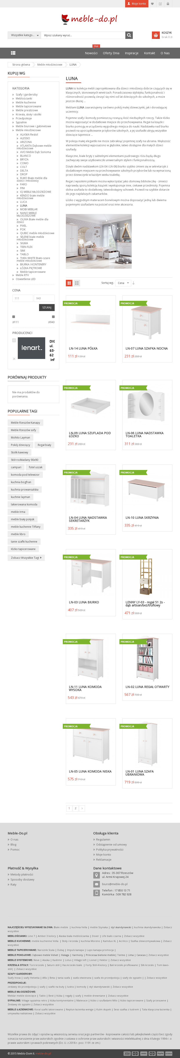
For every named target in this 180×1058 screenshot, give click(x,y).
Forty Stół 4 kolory (96, 965)
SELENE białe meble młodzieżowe (30, 238)
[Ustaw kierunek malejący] (133, 283)
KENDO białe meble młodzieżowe (31, 197)
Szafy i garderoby (27, 94)
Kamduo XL (109, 941)
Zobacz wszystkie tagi (25, 558)
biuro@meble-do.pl (115, 884)
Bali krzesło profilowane (124, 965)
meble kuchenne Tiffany (25, 527)
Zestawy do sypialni (19, 1004)
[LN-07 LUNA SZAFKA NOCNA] (147, 320)
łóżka (59, 995)
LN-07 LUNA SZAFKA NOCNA (147, 348)
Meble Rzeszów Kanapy (25, 423)
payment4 (153, 1053)
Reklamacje (104, 859)
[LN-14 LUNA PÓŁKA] (91, 320)
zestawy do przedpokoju (22, 986)
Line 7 (31, 936)
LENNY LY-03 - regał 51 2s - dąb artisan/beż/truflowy (145, 603)
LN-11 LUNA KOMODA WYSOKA (85, 688)
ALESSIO (25, 138)
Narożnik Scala (46, 950)
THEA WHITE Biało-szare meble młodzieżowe (33, 259)
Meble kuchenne (26, 102)
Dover (95, 936)
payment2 (135, 1053)
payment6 (168, 1053)
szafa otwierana (82, 977)
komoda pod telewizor (25, 475)
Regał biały (44, 445)
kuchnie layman (20, 497)
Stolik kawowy (19, 452)
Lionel (93, 960)
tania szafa (64, 977)
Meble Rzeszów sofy (23, 430)
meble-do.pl (43, 1053)
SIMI (22, 250)
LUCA (23, 202)
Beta (52, 977)
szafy (42, 986)
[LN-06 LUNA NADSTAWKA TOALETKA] (147, 405)
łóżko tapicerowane (23, 549)
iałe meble (62, 927)
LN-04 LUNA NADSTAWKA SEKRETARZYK (88, 519)
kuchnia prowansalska (24, 489)
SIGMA (24, 243)
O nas (14, 839)
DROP (23, 174)
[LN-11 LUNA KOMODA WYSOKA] (91, 658)
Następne (82, 808)
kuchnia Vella (79, 927)
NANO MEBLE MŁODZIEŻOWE (27, 214)
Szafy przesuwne (156, 1000)
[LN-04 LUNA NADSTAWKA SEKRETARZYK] (91, 489)
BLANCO (25, 156)
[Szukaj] (129, 35)
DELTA (24, 170)
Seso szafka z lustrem (126, 1009)
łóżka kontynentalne (62, 1000)
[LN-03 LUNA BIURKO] (91, 574)
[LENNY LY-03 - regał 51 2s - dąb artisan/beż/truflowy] (147, 574)
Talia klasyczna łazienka (155, 1009)
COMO (24, 163)
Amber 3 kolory (47, 936)
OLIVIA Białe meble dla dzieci (32, 221)
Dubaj (60, 950)
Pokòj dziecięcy (20, 445)
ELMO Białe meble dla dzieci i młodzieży (32, 179)
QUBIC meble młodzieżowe (37, 233)
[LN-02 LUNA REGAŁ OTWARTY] (147, 658)
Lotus (68, 960)
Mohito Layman (20, 437)
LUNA (23, 205)
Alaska (46, 960)
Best (51, 995)
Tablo (42, 995)
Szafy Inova (14, 977)
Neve (37, 960)
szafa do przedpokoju (107, 977)
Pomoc (15, 849)
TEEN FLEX (26, 247)
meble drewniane (94, 995)
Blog (13, 844)
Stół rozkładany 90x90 (24, 460)
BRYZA (24, 159)
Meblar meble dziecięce (22, 995)
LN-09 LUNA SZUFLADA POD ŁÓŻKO (90, 434)
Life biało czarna (112, 936)
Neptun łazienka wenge (80, 1009)
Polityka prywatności (109, 849)
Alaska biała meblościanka (74, 936)
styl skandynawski (99, 986)
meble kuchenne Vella (45, 941)
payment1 (127, 1053)
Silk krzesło (147, 965)
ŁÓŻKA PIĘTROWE (31, 268)
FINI (22, 188)
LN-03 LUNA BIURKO (84, 602)
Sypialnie (21, 122)
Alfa (44, 977)
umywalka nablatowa (20, 1013)
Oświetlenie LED (26, 279)
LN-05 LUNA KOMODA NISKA (90, 771)
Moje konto (139, 3)
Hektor (103, 960)
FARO (23, 184)
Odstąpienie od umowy (111, 844)
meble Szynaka (99, 927)
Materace (82, 1000)
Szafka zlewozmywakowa (145, 941)
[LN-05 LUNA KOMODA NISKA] (91, 743)
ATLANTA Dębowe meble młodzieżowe (34, 147)
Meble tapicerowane (28, 106)
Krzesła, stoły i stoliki (28, 114)
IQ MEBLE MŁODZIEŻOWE (35, 192)
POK (22, 229)
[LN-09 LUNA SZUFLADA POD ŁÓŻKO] (91, 405)
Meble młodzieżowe (28, 130)
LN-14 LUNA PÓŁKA (83, 348)
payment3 (144, 1053)
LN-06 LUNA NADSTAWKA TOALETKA (145, 434)
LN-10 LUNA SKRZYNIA (142, 517)
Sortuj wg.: (107, 283)
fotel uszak (35, 467)
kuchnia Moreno (90, 941)
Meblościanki (24, 98)
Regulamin (103, 839)
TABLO (24, 254)
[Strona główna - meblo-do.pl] (90, 19)
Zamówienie (160, 3)
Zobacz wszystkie (134, 936)
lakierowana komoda (24, 504)
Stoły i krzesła (70, 941)
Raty (13, 884)
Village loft (80, 960)
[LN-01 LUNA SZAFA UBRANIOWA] (147, 743)
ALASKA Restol (29, 134)
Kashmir (57, 960)
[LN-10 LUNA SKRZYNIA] (147, 489)
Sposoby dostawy (22, 879)
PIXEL (23, 226)
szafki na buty (56, 986)
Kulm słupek (103, 1009)
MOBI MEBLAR (29, 209)
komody (81, 986)
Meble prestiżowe (27, 110)
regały (68, 995)
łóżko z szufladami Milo (103, 1000)
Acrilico (123, 941)
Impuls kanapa (75, 950)
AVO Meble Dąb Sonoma (35, 152)
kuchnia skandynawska (147, 927)
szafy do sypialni (132, 977)
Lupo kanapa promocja (100, 950)
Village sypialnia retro (34, 1000)
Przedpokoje (24, 118)
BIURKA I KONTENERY (33, 264)
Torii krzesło (36, 965)
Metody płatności (22, 874)
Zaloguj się (168, 3)
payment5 (160, 1053)
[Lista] (77, 283)
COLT (23, 167)
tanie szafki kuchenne (24, 541)
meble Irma (18, 512)
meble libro (18, 534)
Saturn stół (53, 965)
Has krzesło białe (72, 965)
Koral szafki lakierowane (48, 1009)
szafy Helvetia (31, 977)
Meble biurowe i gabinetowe (33, 126)
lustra (70, 986)
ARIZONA (26, 142)
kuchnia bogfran (21, 482)
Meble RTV (22, 275)
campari (16, 467)
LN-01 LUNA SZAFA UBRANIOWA (140, 772)
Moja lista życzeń (152, 3)
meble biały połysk (22, 519)
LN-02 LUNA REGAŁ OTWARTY (147, 687)
